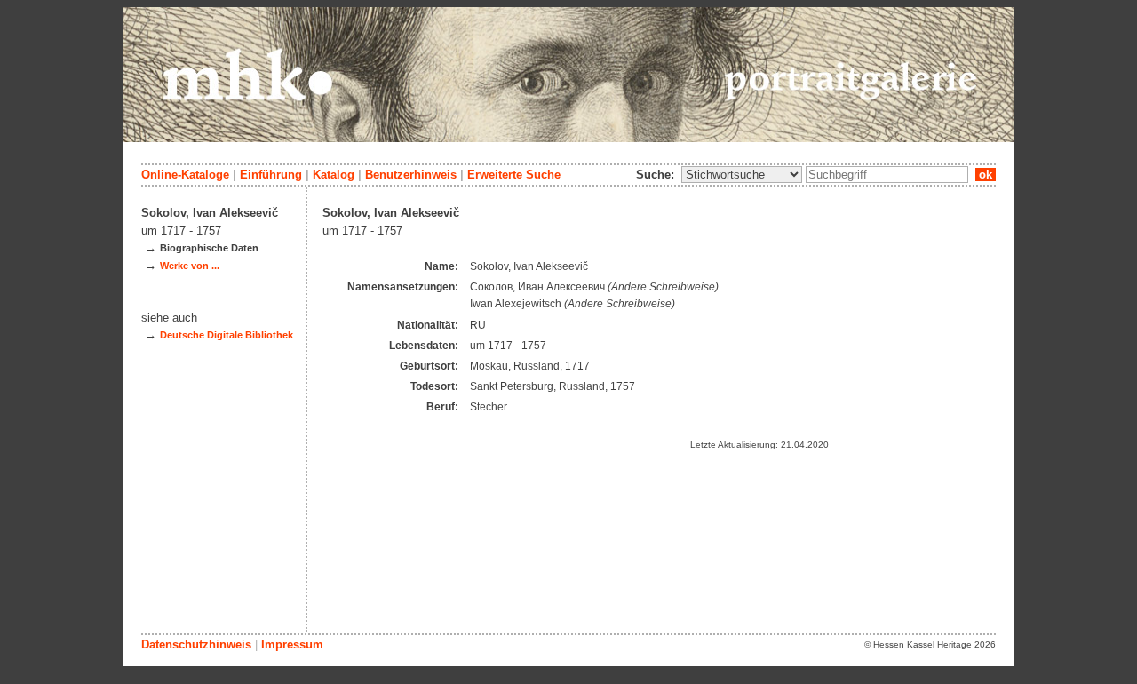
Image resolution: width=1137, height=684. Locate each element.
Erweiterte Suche (514, 174)
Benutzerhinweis (411, 174)
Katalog (333, 174)
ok (985, 174)
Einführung (271, 174)
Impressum (292, 644)
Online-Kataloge (185, 174)
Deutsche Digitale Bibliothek (226, 335)
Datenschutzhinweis (196, 644)
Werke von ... (189, 265)
